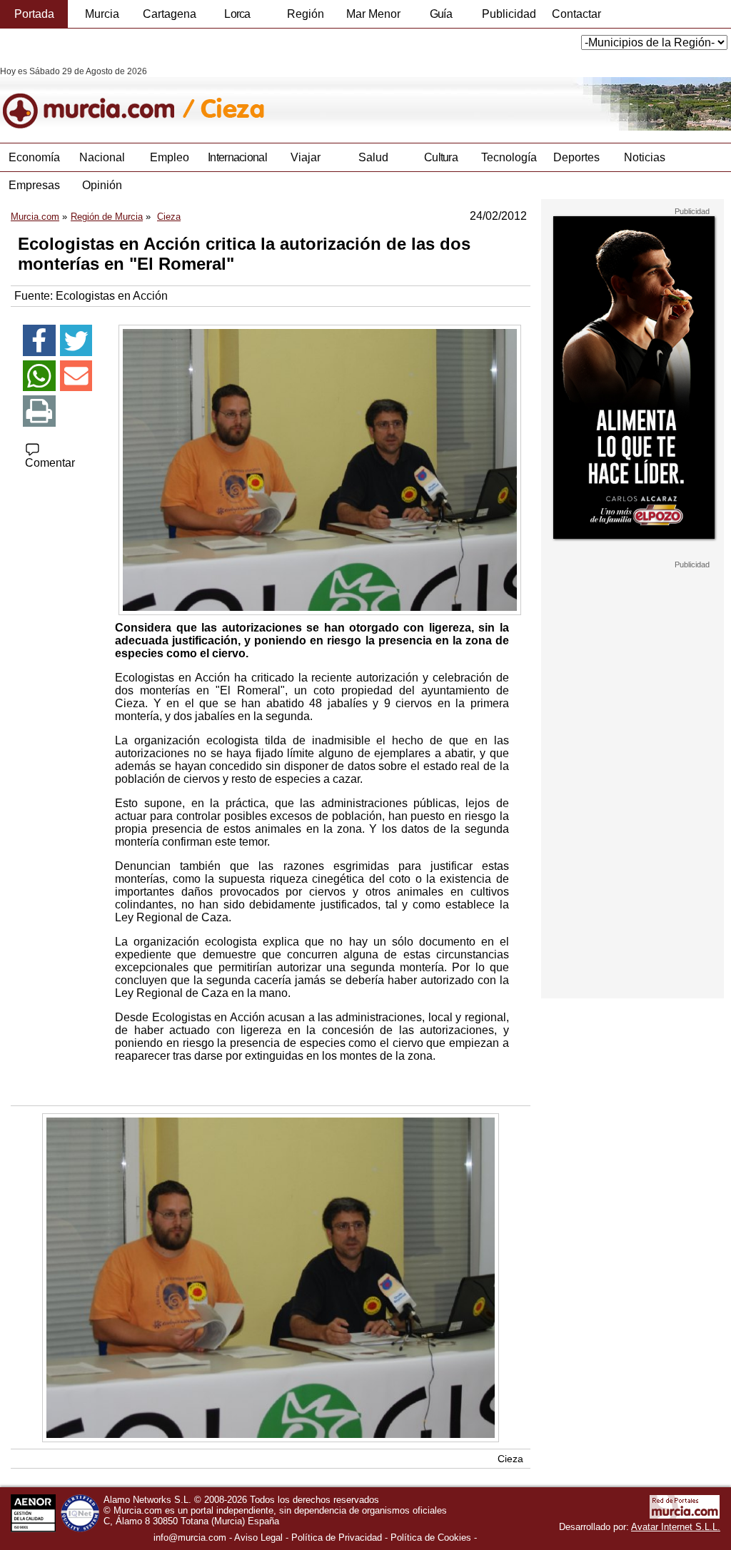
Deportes (576, 157)
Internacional (237, 157)
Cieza (510, 1458)
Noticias (644, 157)
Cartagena (169, 14)
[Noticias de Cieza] (348, 98)
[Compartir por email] (76, 376)
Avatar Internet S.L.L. (675, 1526)
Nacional (102, 157)
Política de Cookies (430, 1537)
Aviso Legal (258, 1537)
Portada (34, 14)
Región (305, 14)
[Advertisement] (632, 783)
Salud (373, 157)
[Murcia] (98, 98)
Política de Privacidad (336, 1537)
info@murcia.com (189, 1537)
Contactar (576, 14)
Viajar (306, 157)
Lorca (237, 14)
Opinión (102, 185)
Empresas (34, 185)
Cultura (441, 157)
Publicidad (509, 14)
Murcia (102, 14)
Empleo (169, 157)
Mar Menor (373, 14)
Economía (34, 157)
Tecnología (509, 157)
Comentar (50, 463)
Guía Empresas (440, 18)
